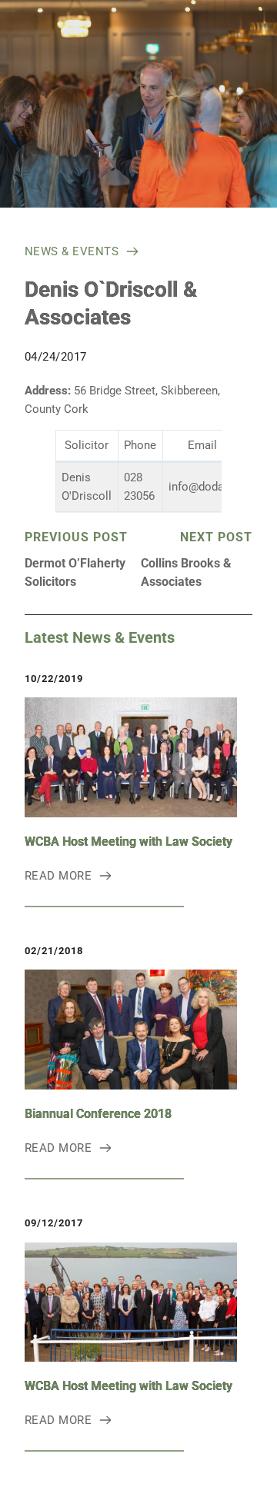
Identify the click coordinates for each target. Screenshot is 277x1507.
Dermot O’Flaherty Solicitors (75, 572)
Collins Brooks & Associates (186, 572)
